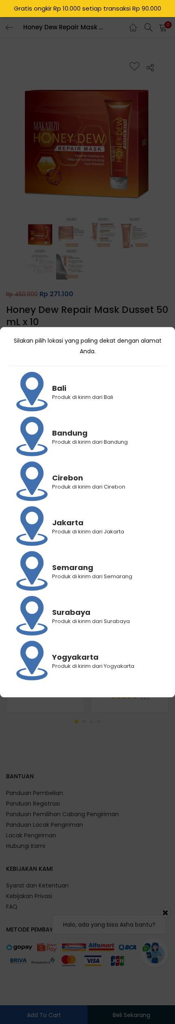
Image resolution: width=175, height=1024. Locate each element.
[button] (163, 27)
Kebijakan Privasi (29, 896)
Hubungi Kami (25, 846)
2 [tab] (83, 721)
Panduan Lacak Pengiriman (44, 825)
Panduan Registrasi (33, 803)
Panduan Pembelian (34, 793)
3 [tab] (91, 721)
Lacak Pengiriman (31, 835)
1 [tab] (76, 721)
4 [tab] (98, 721)
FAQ (12, 907)
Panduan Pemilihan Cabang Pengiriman (62, 814)
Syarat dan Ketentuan (37, 885)
